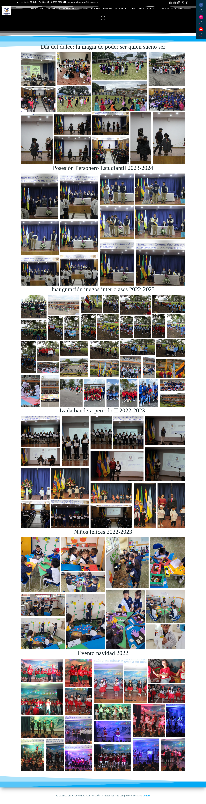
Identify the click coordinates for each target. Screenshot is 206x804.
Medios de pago (147, 8)
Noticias (107, 8)
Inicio (34, 8)
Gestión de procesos (70, 8)
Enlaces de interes (125, 8)
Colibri (146, 795)
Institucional (47, 8)
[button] (38, 69)
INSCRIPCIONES (92, 8)
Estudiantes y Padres (170, 8)
